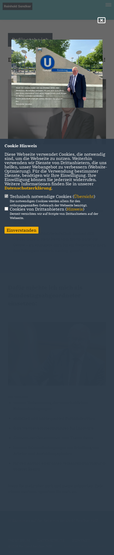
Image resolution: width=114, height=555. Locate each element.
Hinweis (75, 209)
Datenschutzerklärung (28, 188)
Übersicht (84, 196)
